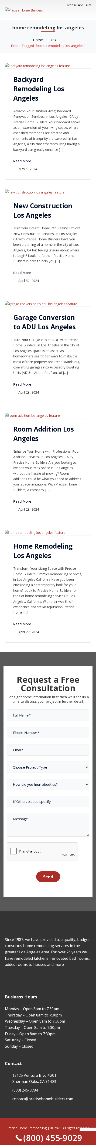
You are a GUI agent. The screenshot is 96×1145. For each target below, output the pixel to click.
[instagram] (13, 978)
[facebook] (6, 978)
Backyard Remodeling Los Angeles (38, 88)
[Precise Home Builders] (24, 10)
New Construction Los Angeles (42, 210)
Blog (53, 39)
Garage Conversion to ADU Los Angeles (44, 322)
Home (38, 39)
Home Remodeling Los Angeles (43, 551)
